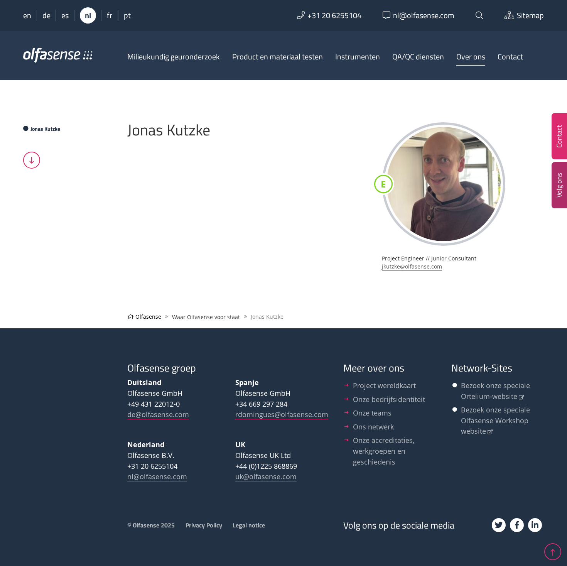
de (46, 15)
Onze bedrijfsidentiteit (389, 399)
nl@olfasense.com (157, 476)
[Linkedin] (535, 525)
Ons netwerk (373, 426)
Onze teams (372, 412)
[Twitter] (499, 525)
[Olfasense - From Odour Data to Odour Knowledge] (58, 58)
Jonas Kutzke (45, 129)
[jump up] (552, 551)
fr (109, 15)
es (65, 15)
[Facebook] (517, 525)
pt (127, 15)
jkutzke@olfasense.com (412, 266)
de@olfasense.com (158, 414)
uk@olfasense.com (266, 476)
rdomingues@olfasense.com (281, 414)
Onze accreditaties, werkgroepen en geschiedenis (383, 450)
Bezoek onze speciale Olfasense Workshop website (495, 420)
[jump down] (31, 160)
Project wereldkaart (384, 385)
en (27, 15)
